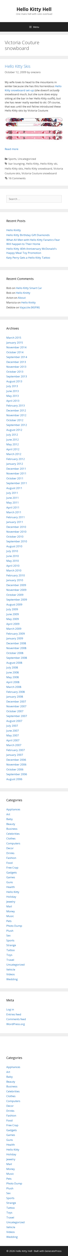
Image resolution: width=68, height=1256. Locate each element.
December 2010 (16, 527)
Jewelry (10, 901)
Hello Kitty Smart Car (29, 288)
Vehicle (10, 969)
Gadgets (11, 872)
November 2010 (16, 531)
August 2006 (14, 779)
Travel (10, 960)
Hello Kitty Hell (34, 9)
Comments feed (16, 1019)
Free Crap (12, 867)
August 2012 (14, 430)
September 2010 (16, 541)
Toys (9, 955)
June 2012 (12, 439)
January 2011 (14, 522)
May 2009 (12, 619)
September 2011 (16, 483)
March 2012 (13, 454)
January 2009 (14, 638)
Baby (9, 819)
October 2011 (14, 478)
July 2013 (12, 386)
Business (11, 829)
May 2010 (12, 561)
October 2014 (14, 352)
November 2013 (16, 367)
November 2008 (16, 648)
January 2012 (14, 464)
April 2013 (12, 401)
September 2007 (16, 716)
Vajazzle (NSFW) (30, 307)
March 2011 (13, 512)
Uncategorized (27, 159)
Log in (10, 1009)
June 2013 (12, 391)
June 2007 (12, 730)
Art (8, 814)
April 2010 (12, 565)
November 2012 (16, 415)
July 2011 (12, 493)
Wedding (12, 979)
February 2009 (15, 633)
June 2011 (12, 498)
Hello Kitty (32, 163)
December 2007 (16, 701)
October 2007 (14, 711)
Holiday (11, 896)
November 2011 (16, 473)
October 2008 (14, 653)
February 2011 (15, 517)
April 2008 (12, 682)
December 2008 (16, 643)
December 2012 (16, 410)
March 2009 (13, 628)
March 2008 (13, 687)
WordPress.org (15, 1024)
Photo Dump (14, 926)
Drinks (10, 853)
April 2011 (12, 507)
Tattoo (10, 950)
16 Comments (17, 178)
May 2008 (12, 677)
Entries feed (13, 1014)
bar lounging (16, 163)
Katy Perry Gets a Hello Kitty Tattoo (28, 257)
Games (10, 877)
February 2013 (15, 405)
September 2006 (16, 774)
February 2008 (15, 692)
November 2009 (16, 590)
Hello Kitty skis (14, 168)
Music (10, 916)
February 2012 (15, 459)
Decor (10, 848)
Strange (11, 945)
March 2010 (13, 570)
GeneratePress (53, 1251)
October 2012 (14, 420)
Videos (10, 974)
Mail (9, 906)
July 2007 (12, 725)
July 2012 (12, 434)
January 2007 (14, 755)
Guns (9, 882)
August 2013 (14, 381)
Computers (13, 843)
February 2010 (15, 575)
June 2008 (12, 672)
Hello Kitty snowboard (38, 168)
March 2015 (13, 337)
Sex (8, 935)
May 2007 (12, 735)
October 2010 (14, 536)
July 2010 (12, 551)
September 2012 (16, 425)
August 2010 (14, 546)
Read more (11, 149)
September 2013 (16, 376)
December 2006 (16, 760)
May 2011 (12, 502)
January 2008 (14, 696)
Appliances (13, 809)
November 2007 (16, 706)
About (22, 297)
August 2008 (14, 663)
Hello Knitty (13, 230)
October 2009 (14, 595)
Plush (9, 930)
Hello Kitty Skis (17, 66)
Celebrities (13, 833)
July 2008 (12, 667)
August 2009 (14, 604)
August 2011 (14, 488)
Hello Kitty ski (48, 163)
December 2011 (16, 468)
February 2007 (15, 750)
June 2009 (12, 614)
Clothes (10, 838)
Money (10, 911)
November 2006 (16, 764)
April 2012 (12, 449)
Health (10, 887)
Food (9, 863)
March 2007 (13, 745)
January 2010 (14, 580)
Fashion (11, 858)
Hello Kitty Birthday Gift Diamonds (28, 235)
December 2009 (16, 585)
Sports (12, 159)
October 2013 (14, 371)
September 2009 (16, 599)
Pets (9, 921)
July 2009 (12, 609)
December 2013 (16, 362)
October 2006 (14, 769)
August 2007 (14, 721)
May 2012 (12, 444)
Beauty (10, 824)
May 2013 (12, 396)
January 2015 (14, 342)
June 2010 (12, 556)
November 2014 (16, 347)
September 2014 (16, 357)
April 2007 (12, 740)
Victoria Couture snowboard (39, 173)
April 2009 (12, 624)
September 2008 (16, 658)
